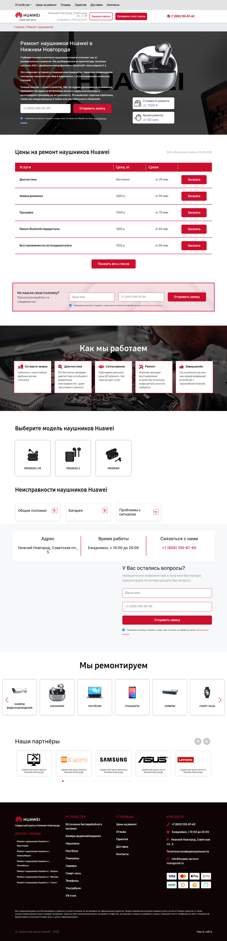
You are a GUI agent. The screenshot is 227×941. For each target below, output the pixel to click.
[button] (6, 700)
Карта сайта (204, 931)
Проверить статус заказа (131, 16)
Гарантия (80, 5)
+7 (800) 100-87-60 (179, 548)
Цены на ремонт (46, 5)
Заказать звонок (101, 16)
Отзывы (66, 5)
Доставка (97, 5)
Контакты (113, 5)
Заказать (194, 180)
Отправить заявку (92, 108)
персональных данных (152, 305)
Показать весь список (113, 264)
